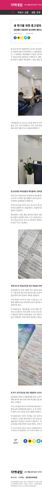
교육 (13, 12)
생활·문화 (35, 12)
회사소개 (14, 477)
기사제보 (21, 477)
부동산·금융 (23, 12)
